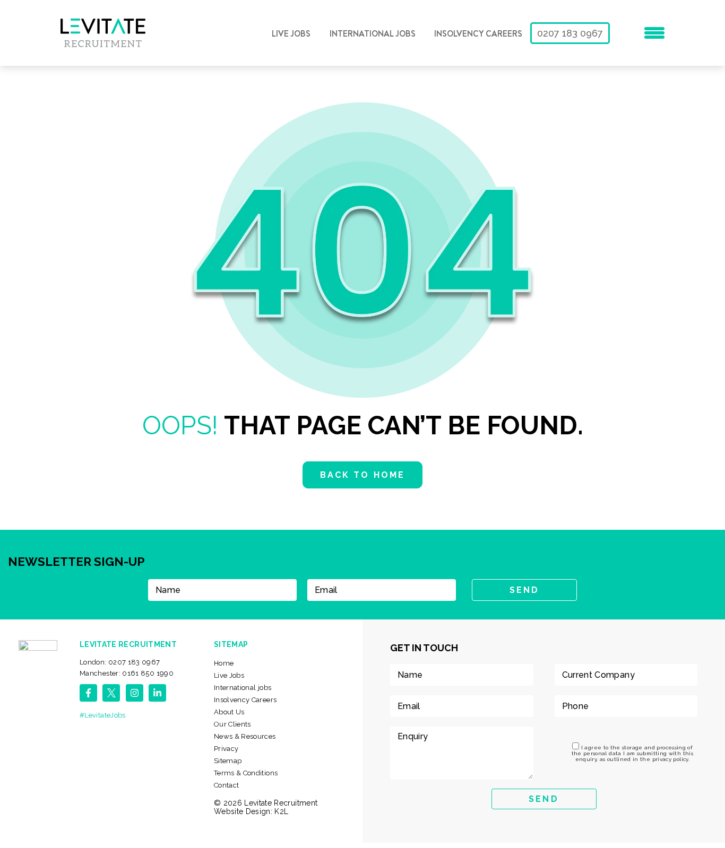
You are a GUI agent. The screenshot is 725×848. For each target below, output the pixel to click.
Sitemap (228, 761)
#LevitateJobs (103, 715)
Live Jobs (291, 34)
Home (224, 663)
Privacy (226, 749)
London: (120, 662)
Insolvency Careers (478, 34)
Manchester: (127, 673)
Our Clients (232, 724)
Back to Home (362, 475)
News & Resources (245, 736)
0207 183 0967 (570, 33)
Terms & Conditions (246, 773)
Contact (226, 785)
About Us (229, 712)
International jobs (373, 34)
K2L (281, 811)
